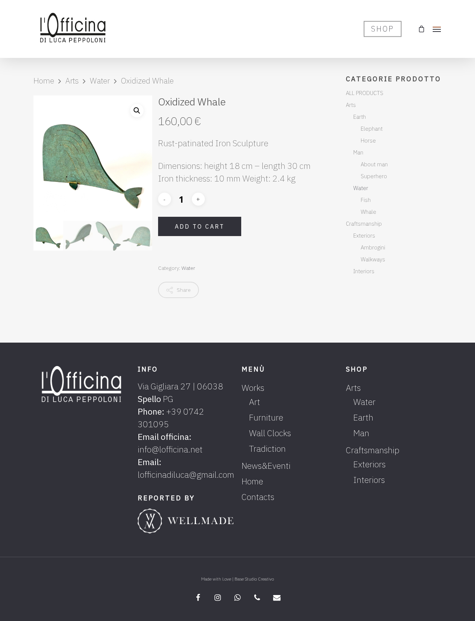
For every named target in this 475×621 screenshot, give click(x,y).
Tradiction (267, 448)
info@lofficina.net (170, 449)
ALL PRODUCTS (364, 93)
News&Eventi (266, 465)
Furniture (266, 417)
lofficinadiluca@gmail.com (186, 474)
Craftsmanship (364, 223)
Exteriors (364, 235)
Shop (382, 29)
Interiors (363, 271)
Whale (368, 211)
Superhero (374, 176)
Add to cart (200, 226)
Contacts (258, 496)
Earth (359, 116)
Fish (366, 199)
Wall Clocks (270, 432)
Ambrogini (373, 247)
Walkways (373, 259)
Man (358, 152)
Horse (368, 140)
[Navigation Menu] (437, 29)
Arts (72, 80)
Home (43, 80)
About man (374, 164)
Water (100, 80)
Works (253, 387)
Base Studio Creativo (254, 579)
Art (254, 401)
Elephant (372, 128)
